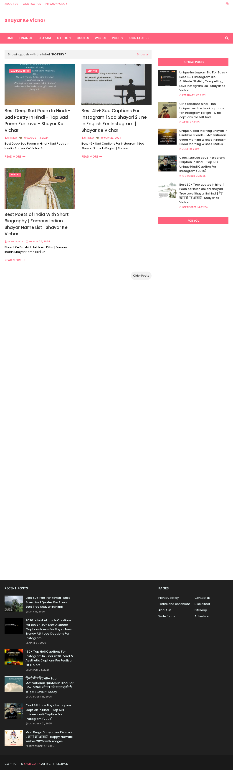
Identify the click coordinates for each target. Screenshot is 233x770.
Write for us (166, 616)
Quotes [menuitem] (83, 38)
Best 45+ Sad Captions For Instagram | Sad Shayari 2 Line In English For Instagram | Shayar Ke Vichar (114, 120)
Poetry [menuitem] (117, 38)
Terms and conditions (174, 604)
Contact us (202, 598)
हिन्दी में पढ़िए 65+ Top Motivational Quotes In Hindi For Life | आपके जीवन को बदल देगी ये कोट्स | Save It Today (49, 685)
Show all (143, 54)
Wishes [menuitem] (100, 38)
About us (164, 610)
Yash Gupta (15, 241)
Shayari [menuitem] (44, 38)
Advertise (202, 616)
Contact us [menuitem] (139, 38)
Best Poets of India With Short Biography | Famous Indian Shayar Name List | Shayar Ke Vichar (37, 224)
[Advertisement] (193, 400)
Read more (13, 156)
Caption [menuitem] (64, 38)
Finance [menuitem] (26, 38)
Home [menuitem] (9, 38)
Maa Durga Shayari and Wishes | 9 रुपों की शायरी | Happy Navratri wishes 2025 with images (49, 736)
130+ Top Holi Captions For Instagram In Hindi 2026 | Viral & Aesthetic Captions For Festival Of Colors (49, 658)
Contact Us (32, 4)
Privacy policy (168, 598)
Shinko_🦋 (14, 138)
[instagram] (226, 4)
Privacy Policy (56, 4)
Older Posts (141, 275)
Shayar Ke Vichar (25, 20)
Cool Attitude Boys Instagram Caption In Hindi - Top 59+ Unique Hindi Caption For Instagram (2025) (202, 164)
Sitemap (201, 610)
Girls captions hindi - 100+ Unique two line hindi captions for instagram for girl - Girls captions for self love (201, 110)
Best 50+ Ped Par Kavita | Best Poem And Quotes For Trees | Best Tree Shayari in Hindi (47, 602)
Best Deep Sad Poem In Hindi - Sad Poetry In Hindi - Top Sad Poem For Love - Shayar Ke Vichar (38, 120)
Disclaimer (202, 604)
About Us (11, 4)
